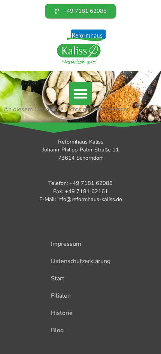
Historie (62, 313)
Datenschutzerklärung (80, 261)
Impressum (66, 244)
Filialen (61, 296)
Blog (57, 330)
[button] (80, 93)
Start (57, 278)
